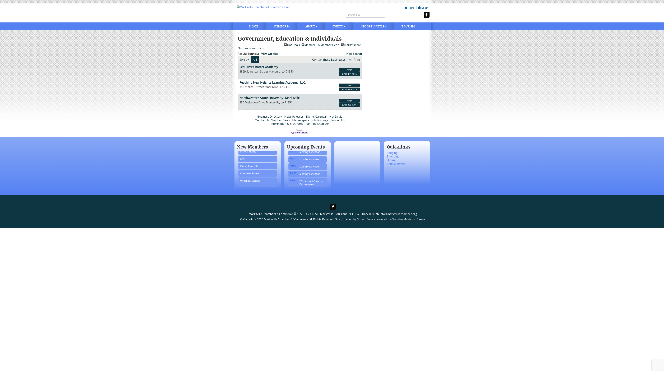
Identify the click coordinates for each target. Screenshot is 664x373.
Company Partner (250, 168)
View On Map (269, 54)
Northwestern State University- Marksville (269, 98)
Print (357, 59)
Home (253, 26)
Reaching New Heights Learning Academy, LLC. (272, 82)
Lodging (392, 153)
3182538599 (367, 214)
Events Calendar (316, 116)
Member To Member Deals (321, 44)
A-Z (255, 59)
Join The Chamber (317, 124)
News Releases (294, 116)
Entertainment (396, 164)
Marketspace (352, 44)
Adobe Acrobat (248, 183)
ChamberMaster (402, 219)
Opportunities (372, 26)
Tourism (408, 26)
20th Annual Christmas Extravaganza (312, 176)
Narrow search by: (249, 48)
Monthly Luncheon (309, 153)
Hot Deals (293, 44)
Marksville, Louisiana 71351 (326, 214)
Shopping (393, 156)
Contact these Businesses (329, 59)
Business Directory (269, 116)
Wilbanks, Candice (250, 176)
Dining (391, 160)
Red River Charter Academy (258, 67)
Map (349, 69)
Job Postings (320, 120)
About (310, 26)
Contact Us (337, 120)
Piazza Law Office (250, 161)
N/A (242, 154)
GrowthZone (365, 219)
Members (281, 26)
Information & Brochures (286, 124)
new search (354, 54)
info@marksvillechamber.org (398, 214)
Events (338, 26)
